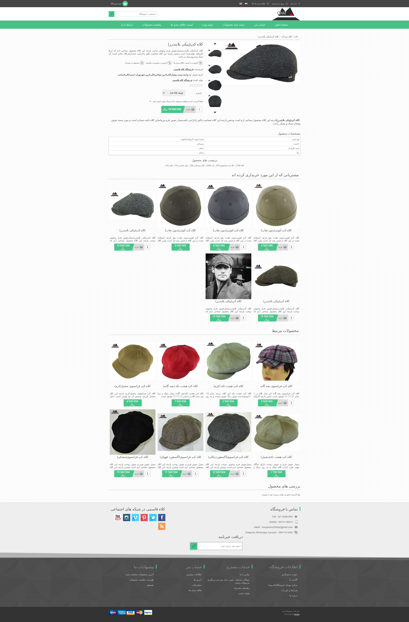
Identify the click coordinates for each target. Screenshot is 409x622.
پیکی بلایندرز (183, 165)
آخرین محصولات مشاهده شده (140, 574)
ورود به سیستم (278, 3)
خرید (188, 109)
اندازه (198, 93)
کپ (212, 165)
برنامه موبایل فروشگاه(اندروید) (282, 584)
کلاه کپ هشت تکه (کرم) (228, 386)
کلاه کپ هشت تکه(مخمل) (276, 457)
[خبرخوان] (161, 526)
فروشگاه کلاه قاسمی (183, 69)
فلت (171, 165)
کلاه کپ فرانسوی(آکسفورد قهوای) (180, 457)
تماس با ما (245, 574)
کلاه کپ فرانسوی (227, 165)
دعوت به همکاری (289, 574)
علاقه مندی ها (195, 590)
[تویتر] (153, 517)
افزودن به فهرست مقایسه (156, 63)
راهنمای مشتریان (242, 587)
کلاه (242, 165)
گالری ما (293, 579)
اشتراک (193, 546)
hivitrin (297, 614)
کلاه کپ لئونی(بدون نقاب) (276, 230)
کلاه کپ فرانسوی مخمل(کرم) (133, 386)
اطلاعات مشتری (194, 574)
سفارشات (197, 584)
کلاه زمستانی (199, 165)
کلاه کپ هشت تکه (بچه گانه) (180, 386)
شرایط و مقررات (289, 590)
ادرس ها (198, 579)
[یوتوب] (117, 517)
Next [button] (215, 112)
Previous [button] (215, 43)
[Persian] (246, 3)
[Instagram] (126, 517)
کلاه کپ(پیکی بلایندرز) (133, 230)
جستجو (111, 14)
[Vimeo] (135, 517)
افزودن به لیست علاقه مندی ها (186, 63)
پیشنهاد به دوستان (132, 63)
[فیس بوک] (161, 517)
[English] (240, 3)
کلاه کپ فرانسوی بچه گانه (276, 386)
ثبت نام (294, 3)
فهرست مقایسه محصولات (141, 579)
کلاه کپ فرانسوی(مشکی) (132, 457)
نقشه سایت (244, 593)
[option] (215, 53)
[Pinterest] (144, 517)
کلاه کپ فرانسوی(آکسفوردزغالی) (228, 457)
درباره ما (293, 595)
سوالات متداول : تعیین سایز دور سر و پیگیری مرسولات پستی (228, 581)
